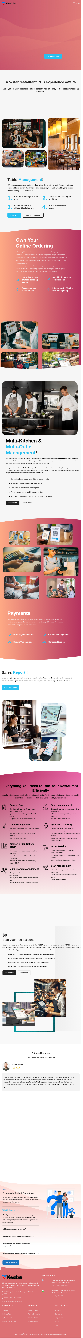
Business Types (7, 1314)
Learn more (14, 215)
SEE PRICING (12, 503)
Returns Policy (33, 1321)
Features (5, 1310)
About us (58, 1310)
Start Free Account (33, 215)
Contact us (58, 1314)
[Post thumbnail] (46, 1282)
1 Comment (64, 1285)
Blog (56, 1325)
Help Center (59, 1318)
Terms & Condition (34, 1314)
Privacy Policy (33, 1310)
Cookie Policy (33, 1318)
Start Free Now (42, 912)
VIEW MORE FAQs (11, 1262)
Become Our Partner (9, 1321)
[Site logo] (9, 3)
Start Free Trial (53, 56)
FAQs (57, 1321)
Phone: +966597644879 (12, 1298)
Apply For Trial (7, 1318)
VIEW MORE (27, 503)
